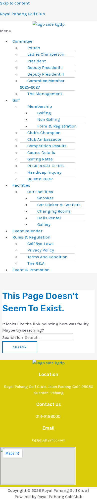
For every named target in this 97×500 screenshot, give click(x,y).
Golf (16, 100)
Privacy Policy (40, 250)
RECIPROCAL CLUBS (45, 165)
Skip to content (15, 2)
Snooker (45, 197)
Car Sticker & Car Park (59, 204)
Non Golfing (48, 119)
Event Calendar (27, 230)
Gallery (43, 224)
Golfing (44, 112)
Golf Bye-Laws (40, 243)
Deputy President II (45, 74)
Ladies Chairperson (45, 54)
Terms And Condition (47, 256)
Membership (39, 106)
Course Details (41, 152)
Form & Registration (57, 126)
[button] (48, 31)
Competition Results (46, 145)
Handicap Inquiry (44, 172)
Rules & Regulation (31, 237)
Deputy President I (45, 67)
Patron (33, 47)
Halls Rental (49, 217)
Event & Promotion (31, 269)
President (36, 60)
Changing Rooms (54, 211)
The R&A (36, 263)
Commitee (22, 41)
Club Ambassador (44, 139)
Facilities (21, 185)
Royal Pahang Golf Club (22, 13)
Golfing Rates (40, 158)
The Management (44, 93)
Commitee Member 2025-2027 (42, 84)
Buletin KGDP (40, 178)
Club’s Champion (44, 132)
